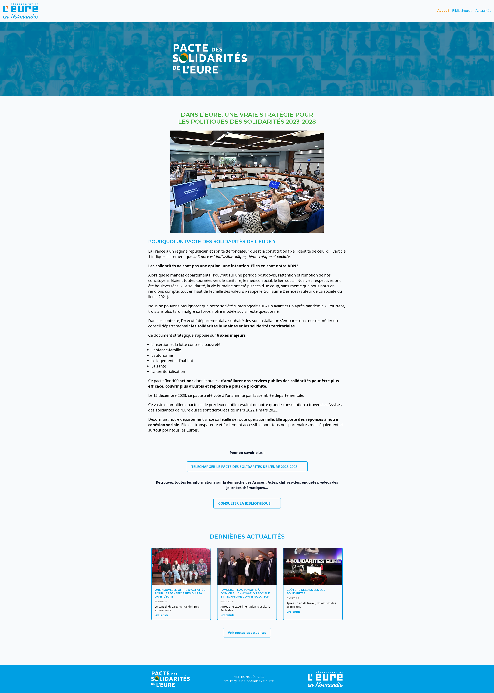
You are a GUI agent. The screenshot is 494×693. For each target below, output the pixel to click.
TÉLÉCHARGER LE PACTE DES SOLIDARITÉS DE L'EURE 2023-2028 (244, 466)
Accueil (443, 11)
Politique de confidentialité (249, 681)
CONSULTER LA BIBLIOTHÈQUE (244, 503)
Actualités (483, 11)
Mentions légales (248, 677)
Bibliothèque (462, 11)
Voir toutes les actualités (247, 633)
